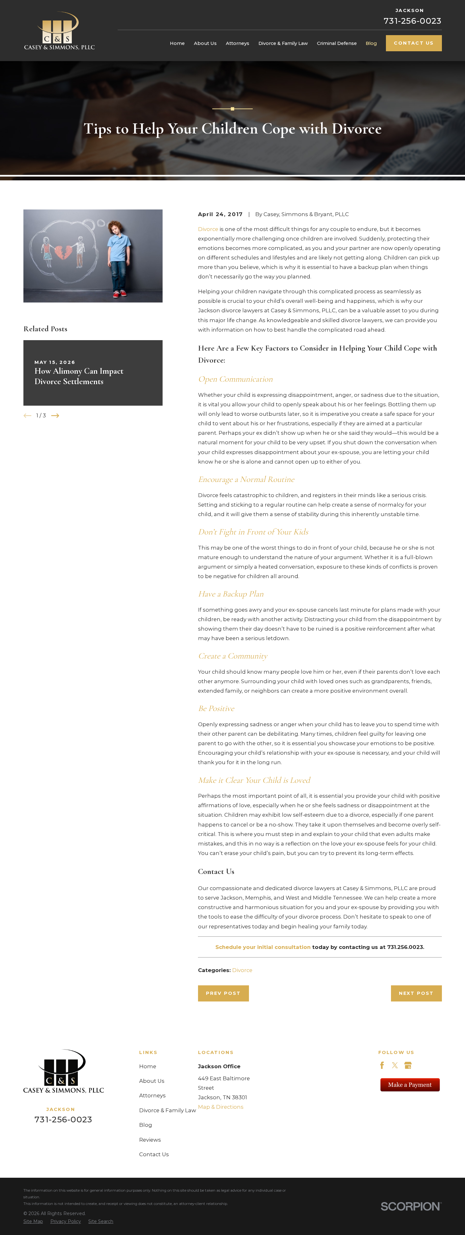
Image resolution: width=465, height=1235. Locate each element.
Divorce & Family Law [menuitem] (283, 43)
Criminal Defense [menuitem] (337, 43)
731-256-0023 (413, 21)
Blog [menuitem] (371, 43)
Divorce (208, 229)
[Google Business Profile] (408, 1065)
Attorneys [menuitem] (237, 43)
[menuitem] (33, 1222)
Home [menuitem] (177, 43)
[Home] (59, 30)
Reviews (150, 1140)
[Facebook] (382, 1065)
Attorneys (152, 1095)
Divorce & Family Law (167, 1110)
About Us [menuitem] (205, 43)
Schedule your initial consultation (263, 947)
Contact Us (414, 43)
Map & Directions (221, 1107)
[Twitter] (395, 1065)
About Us (151, 1081)
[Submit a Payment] (410, 1085)
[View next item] (55, 416)
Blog (145, 1125)
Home (147, 1066)
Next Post (416, 993)
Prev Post (223, 993)
